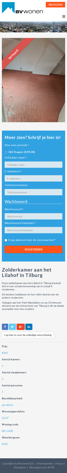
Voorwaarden (45, 463)
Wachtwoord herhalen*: (20, 223)
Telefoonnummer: (16, 185)
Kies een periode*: (17, 145)
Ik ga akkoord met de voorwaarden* (32, 239)
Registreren (33, 249)
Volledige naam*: (16, 157)
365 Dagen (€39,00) (21, 151)
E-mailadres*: (14, 171)
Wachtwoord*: (14, 209)
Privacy (59, 463)
